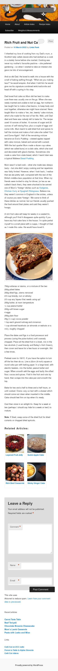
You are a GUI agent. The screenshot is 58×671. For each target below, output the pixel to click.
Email (14, 580)
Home (7, 24)
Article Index (29, 24)
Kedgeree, (44, 187)
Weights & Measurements (29, 30)
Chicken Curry (10, 190)
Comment (15, 526)
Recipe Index (44, 24)
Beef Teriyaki (10, 622)
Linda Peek (34, 47)
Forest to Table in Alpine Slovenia (19, 650)
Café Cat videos (11, 653)
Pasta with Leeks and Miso (17, 632)
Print (51, 41)
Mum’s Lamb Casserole (15, 629)
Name (14, 565)
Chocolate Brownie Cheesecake (19, 625)
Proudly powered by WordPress (29, 665)
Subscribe (9, 30)
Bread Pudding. (27, 158)
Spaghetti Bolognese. (29, 190)
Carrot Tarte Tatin (12, 619)
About (17, 24)
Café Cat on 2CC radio (14, 646)
